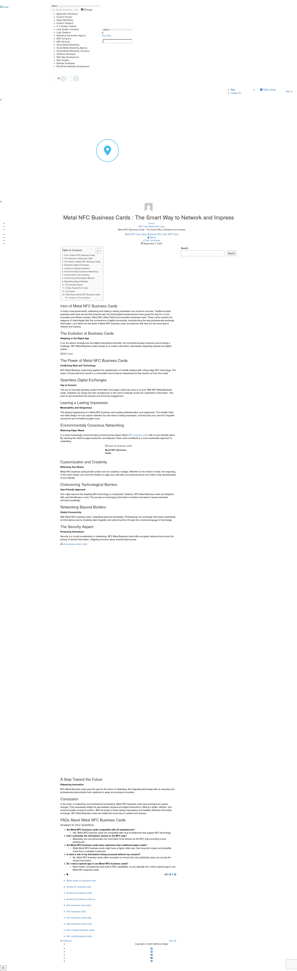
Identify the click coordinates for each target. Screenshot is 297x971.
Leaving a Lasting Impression (77, 268)
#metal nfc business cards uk (81, 899)
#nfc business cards (76, 911)
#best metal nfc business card (81, 880)
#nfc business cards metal (79, 923)
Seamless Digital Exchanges (76, 264)
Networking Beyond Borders (76, 281)
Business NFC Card (157, 234)
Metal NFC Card (157, 226)
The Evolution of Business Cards (78, 258)
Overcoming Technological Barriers (79, 278)
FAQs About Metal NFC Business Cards (82, 294)
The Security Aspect (74, 284)
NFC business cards (138, 434)
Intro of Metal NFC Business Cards (79, 255)
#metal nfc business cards (79, 892)
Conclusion (70, 291)
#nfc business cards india (79, 917)
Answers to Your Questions (79, 297)
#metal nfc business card (79, 886)
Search (184, 248)
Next (171, 940)
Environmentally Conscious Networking (81, 271)
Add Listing (269, 89)
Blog (233, 89)
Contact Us (236, 93)
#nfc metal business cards (79, 936)
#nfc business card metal (79, 905)
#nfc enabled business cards (81, 929)
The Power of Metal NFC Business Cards (82, 261)
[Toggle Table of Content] (96, 250)
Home (152, 223)
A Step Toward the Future (76, 287)
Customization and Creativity (76, 274)
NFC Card (143, 226)
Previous (67, 940)
